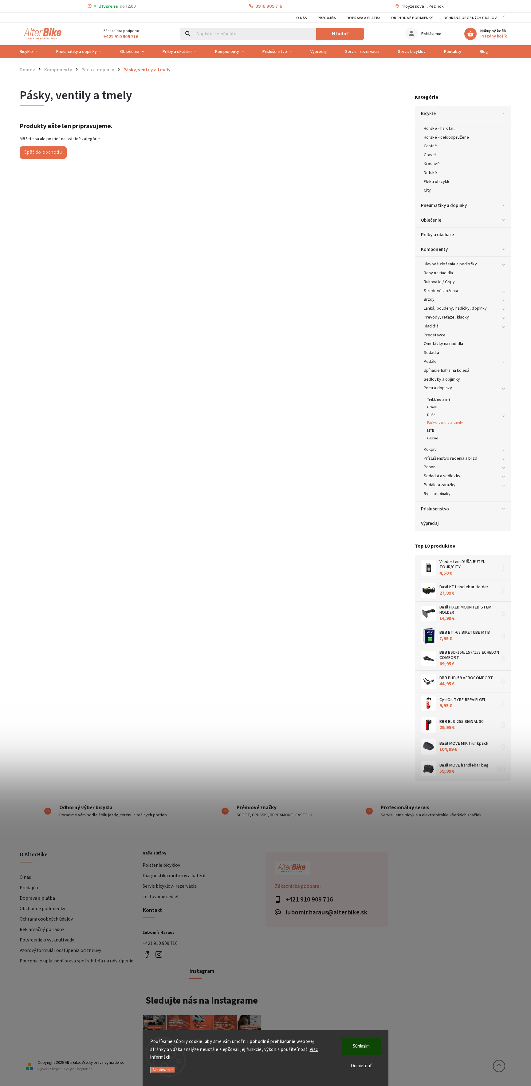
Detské (430, 173)
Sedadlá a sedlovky (442, 476)
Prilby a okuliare (437, 234)
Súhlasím (361, 1046)
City (427, 190)
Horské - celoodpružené (446, 137)
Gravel (430, 155)
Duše (431, 415)
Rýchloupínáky (437, 494)
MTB (430, 430)
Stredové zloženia (441, 291)
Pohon (430, 467)
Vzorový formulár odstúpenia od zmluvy (60, 950)
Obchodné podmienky (412, 18)
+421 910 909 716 (160, 943)
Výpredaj (430, 523)
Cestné (430, 146)
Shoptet (56, 1069)
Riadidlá (431, 326)
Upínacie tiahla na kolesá (447, 370)
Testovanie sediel (160, 896)
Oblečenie (431, 220)
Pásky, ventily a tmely (445, 422)
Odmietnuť (361, 1066)
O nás (301, 18)
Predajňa (327, 18)
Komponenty (434, 249)
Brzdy (429, 299)
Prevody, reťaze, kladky (446, 317)
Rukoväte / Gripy (439, 282)
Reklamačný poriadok (42, 929)
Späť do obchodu (43, 152)
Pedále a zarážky (440, 485)
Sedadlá (431, 353)
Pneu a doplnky (438, 388)
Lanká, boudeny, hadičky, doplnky (455, 308)
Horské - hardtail (439, 128)
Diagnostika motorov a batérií (174, 875)
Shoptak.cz (83, 1069)
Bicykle (428, 113)
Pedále (430, 362)
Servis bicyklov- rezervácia (170, 886)
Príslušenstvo (435, 508)
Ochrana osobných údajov (470, 18)
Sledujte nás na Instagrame (202, 1000)
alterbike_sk (159, 954)
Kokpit (430, 449)
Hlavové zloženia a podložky (450, 264)
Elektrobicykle (437, 182)
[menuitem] (33, 51)
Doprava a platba (364, 18)
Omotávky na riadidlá (443, 344)
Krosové (432, 164)
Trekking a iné (438, 399)
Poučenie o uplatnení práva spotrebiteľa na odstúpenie (76, 960)
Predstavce (435, 335)
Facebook (146, 954)
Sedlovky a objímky (442, 379)
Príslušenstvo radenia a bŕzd (450, 458)
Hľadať (340, 33)
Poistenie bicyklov (161, 865)
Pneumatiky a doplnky (444, 205)
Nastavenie (163, 1070)
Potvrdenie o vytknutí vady (47, 940)
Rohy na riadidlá (438, 273)
